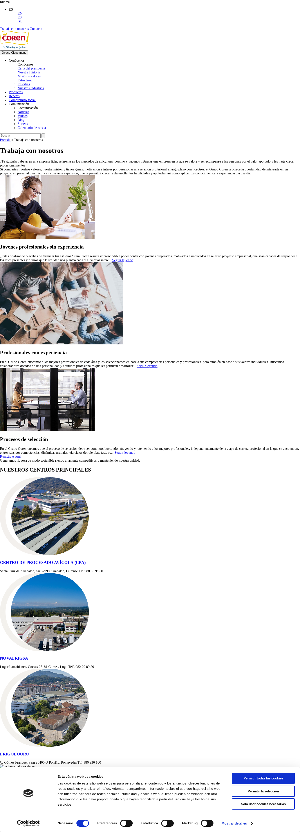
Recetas (14, 96)
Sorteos (23, 124)
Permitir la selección (263, 791)
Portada (5, 140)
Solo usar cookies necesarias (263, 804)
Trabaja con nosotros (14, 29)
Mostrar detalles (234, 823)
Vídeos (22, 116)
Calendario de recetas (32, 128)
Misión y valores (29, 76)
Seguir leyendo (122, 260)
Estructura (25, 80)
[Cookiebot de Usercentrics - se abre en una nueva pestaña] (28, 823)
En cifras (24, 84)
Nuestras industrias (31, 88)
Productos (16, 92)
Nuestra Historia (29, 72)
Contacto (36, 29)
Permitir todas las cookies (263, 778)
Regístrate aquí (10, 456)
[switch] (126, 823)
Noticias (23, 112)
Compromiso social (22, 100)
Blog (21, 120)
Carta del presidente (31, 68)
